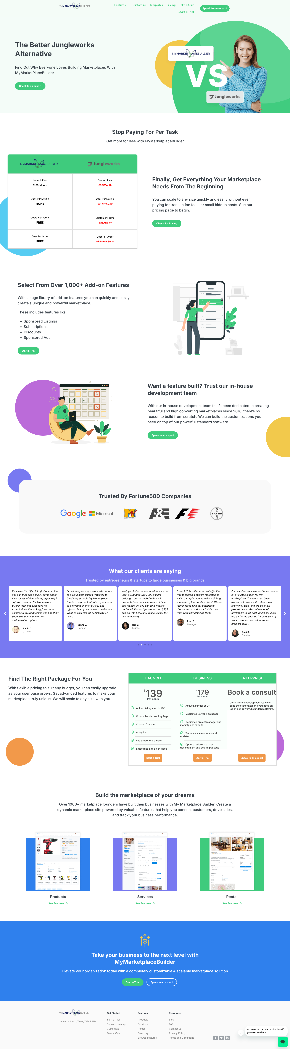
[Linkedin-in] (227, 1038)
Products (143, 1019)
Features (120, 5)
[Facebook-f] (215, 1038)
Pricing (171, 5)
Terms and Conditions (181, 1037)
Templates (156, 5)
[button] (5, 613)
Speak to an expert (118, 1024)
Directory (143, 1033)
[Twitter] (221, 1038)
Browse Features (147, 1037)
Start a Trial (186, 12)
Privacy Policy (177, 1033)
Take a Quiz (186, 5)
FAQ (171, 1024)
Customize (139, 5)
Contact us (175, 1028)
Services (143, 1024)
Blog (171, 1019)
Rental (141, 1028)
